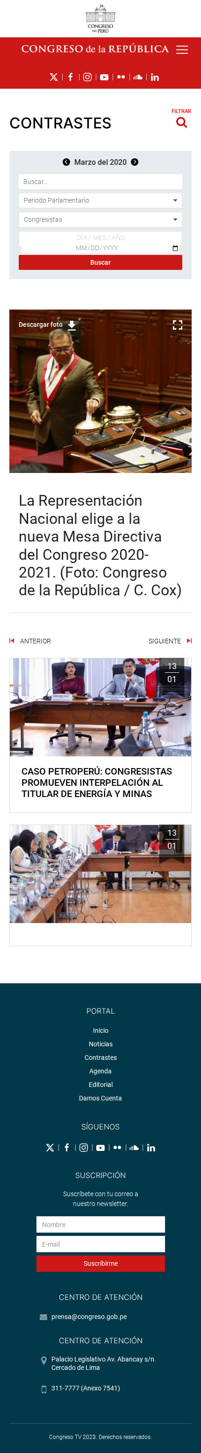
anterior (35, 641)
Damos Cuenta (100, 1098)
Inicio (100, 1030)
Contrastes (101, 1057)
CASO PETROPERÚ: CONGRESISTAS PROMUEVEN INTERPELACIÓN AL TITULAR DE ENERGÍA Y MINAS (97, 782)
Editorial (101, 1084)
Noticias (101, 1044)
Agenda (100, 1071)
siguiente (165, 641)
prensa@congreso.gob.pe (89, 1316)
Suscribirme (101, 1263)
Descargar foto (41, 324)
